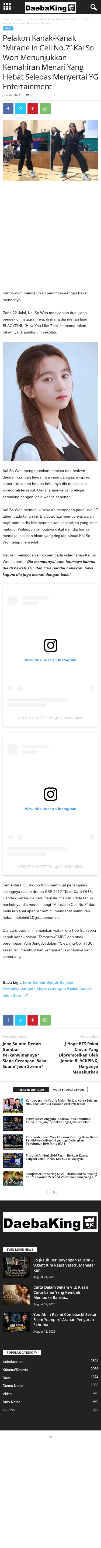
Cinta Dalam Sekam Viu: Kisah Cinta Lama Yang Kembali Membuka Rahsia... (60, 1292)
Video (7, 1394)
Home (6, 19)
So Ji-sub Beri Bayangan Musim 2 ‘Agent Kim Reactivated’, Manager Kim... (64, 1265)
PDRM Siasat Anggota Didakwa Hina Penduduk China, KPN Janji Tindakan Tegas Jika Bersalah (58, 1120)
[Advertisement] (50, 237)
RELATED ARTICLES (31, 1090)
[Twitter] (20, 108)
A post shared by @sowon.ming (51, 718)
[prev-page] (47, 1192)
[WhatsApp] (45, 108)
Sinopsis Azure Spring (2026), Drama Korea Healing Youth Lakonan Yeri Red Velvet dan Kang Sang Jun (61, 1175)
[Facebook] (8, 108)
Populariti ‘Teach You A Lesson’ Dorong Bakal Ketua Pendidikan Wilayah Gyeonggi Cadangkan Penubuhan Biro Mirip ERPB (62, 1140)
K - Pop (9, 1410)
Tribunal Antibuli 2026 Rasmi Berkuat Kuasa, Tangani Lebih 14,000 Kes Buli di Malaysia (57, 1157)
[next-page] (54, 1192)
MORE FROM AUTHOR (68, 1090)
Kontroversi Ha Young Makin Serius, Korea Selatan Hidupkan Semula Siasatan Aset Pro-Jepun (61, 1102)
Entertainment (14, 1362)
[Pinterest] (32, 108)
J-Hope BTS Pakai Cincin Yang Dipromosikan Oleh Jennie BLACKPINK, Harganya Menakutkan (78, 1058)
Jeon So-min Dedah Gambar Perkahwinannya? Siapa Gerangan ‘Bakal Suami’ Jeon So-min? (47, 988)
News (19, 19)
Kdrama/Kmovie (15, 1370)
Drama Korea (13, 1386)
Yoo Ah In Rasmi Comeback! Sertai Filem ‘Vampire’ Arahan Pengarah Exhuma (64, 1319)
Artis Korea (11, 1402)
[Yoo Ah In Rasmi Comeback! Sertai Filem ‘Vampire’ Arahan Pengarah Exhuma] (16, 1322)
